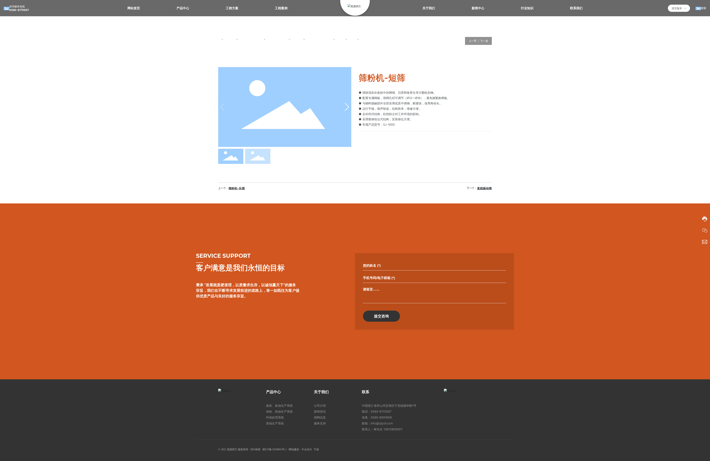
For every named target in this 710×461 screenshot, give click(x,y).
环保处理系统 (275, 417)
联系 (365, 392)
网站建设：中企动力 (300, 449)
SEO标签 (255, 449)
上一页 (472, 40)
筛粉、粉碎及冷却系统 (319, 39)
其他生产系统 (275, 423)
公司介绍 (320, 405)
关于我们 (321, 392)
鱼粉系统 (297, 39)
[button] (346, 107)
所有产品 (230, 39)
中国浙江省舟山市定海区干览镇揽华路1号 (389, 405)
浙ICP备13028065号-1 (274, 449)
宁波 (316, 449)
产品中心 (273, 392)
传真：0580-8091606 (377, 417)
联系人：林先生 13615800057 (382, 429)
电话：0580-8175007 (376, 411)
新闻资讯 (320, 411)
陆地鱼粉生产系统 (277, 39)
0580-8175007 (19, 9)
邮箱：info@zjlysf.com (377, 423)
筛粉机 (340, 39)
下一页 (484, 40)
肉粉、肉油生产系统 (279, 411)
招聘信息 (320, 417)
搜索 (703, 8)
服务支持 (320, 423)
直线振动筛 (484, 188)
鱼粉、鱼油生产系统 (251, 39)
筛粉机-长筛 (237, 188)
